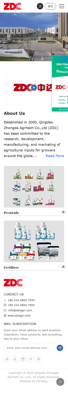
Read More (55, 155)
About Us (14, 113)
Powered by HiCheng (33, 381)
